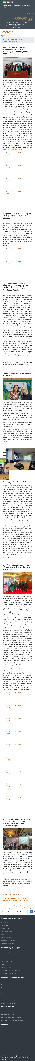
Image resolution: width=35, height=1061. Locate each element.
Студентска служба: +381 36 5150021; (18, 22)
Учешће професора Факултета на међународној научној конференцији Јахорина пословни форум (16, 822)
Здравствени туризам (7, 943)
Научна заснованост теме (8, 1011)
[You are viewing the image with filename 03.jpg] (19, 183)
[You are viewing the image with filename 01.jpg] (19, 157)
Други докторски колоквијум (9, 1014)
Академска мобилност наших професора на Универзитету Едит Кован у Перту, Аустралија (17, 453)
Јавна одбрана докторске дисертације (12, 1020)
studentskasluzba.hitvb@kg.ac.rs (18, 24)
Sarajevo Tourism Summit (11, 894)
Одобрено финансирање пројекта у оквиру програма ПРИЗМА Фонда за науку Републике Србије (15, 287)
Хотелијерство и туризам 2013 (9, 940)
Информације (5, 922)
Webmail (31, 13)
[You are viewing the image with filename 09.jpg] (19, 802)
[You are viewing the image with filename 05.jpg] (19, 750)
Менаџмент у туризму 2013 (9, 973)
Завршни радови (6, 937)
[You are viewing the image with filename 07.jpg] (19, 776)
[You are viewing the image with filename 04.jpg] (19, 196)
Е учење (19, 13)
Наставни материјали (7, 931)
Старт (4, 912)
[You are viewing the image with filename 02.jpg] (19, 170)
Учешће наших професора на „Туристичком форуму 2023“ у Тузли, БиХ (16, 567)
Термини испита (5, 928)
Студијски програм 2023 (8, 1003)
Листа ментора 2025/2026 (8, 997)
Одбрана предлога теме (8, 1008)
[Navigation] (33, 31)
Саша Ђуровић (17, 1057)
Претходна (11, 912)
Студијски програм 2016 (8, 1000)
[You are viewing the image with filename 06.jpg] (19, 763)
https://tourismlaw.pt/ (16, 149)
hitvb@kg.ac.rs (26, 26)
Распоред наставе (6, 925)
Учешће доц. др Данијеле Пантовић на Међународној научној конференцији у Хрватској (15, 900)
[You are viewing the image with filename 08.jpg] (19, 789)
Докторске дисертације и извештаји (11, 1017)
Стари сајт (25, 13)
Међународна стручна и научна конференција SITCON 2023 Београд (17, 216)
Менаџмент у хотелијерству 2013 (10, 970)
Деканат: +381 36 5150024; (13, 26)
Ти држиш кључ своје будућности (8, 31)
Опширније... (6, 557)
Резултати (4, 934)
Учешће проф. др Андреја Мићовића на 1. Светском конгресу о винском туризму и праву (16, 50)
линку (27, 364)
